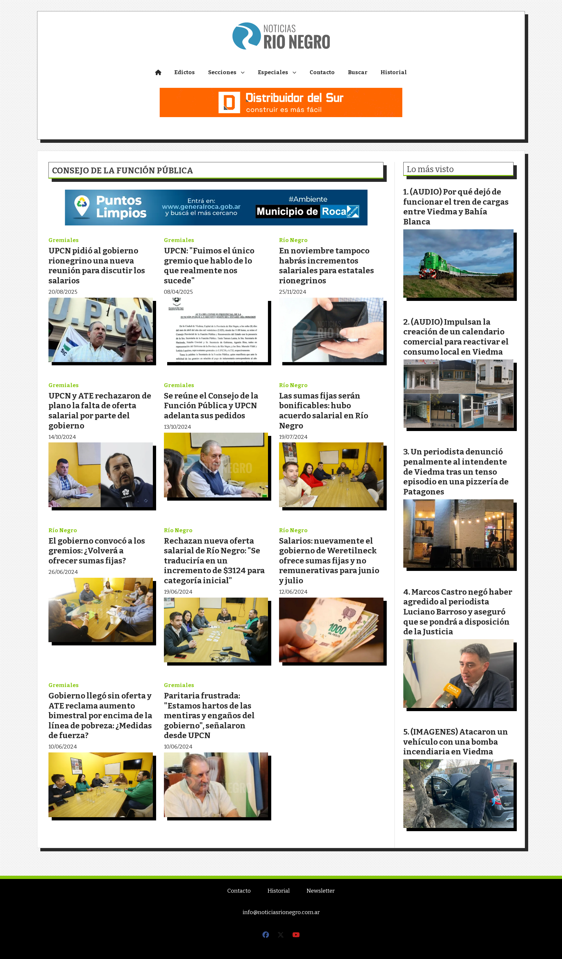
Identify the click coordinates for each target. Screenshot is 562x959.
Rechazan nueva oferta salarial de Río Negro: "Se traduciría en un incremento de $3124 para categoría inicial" (214, 560)
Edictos (184, 72)
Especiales (273, 72)
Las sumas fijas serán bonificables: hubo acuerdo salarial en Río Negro (323, 410)
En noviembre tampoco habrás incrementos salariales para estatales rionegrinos (326, 265)
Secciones (222, 72)
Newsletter (320, 890)
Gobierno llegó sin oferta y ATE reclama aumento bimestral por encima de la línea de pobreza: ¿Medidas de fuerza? (100, 715)
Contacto (322, 72)
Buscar (358, 72)
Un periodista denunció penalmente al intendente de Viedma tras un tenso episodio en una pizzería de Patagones (456, 471)
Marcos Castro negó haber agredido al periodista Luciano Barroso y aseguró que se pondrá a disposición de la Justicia (457, 611)
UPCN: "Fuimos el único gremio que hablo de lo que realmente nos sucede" (209, 265)
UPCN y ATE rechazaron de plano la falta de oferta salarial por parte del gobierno (99, 410)
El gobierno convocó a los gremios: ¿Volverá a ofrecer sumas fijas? (96, 550)
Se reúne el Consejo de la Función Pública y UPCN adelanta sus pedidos (211, 405)
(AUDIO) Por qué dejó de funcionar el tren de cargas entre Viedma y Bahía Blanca (456, 206)
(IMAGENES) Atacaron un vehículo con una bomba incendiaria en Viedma (455, 741)
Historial (394, 72)
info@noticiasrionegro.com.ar (281, 912)
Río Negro (293, 240)
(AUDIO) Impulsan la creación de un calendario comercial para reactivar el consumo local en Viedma (456, 337)
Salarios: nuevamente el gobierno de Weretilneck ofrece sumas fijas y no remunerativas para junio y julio (329, 560)
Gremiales (63, 240)
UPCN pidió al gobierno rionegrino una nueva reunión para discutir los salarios (96, 265)
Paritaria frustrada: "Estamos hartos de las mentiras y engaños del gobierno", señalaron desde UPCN (209, 715)
